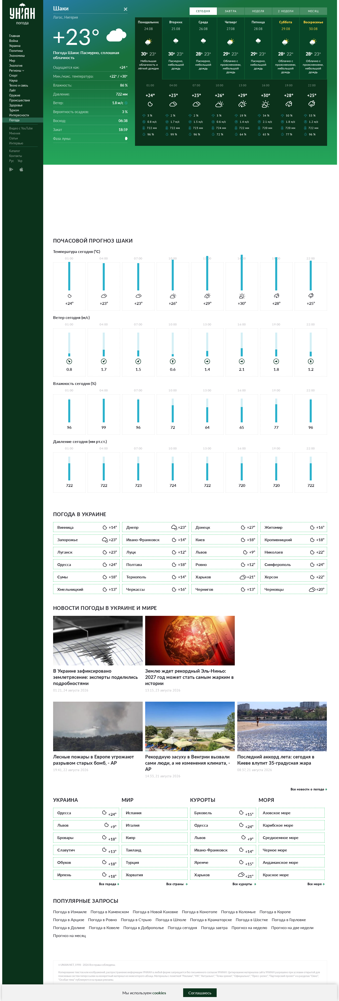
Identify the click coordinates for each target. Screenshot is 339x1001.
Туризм (14, 110)
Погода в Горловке (289, 919)
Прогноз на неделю (249, 927)
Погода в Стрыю (136, 919)
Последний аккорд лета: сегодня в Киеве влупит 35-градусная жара (275, 760)
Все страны (175, 884)
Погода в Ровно (102, 919)
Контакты (15, 156)
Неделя (258, 11)
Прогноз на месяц (69, 935)
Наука (13, 80)
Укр (20, 161)
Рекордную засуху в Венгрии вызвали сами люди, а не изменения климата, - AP (187, 763)
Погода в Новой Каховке (155, 911)
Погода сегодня (182, 927)
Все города (107, 884)
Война (13, 41)
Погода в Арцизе (68, 919)
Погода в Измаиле (70, 911)
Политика (16, 51)
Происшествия (19, 100)
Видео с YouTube (21, 128)
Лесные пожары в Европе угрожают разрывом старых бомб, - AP (93, 760)
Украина (14, 46)
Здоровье (16, 105)
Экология (15, 65)
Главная (14, 36)
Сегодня (203, 11)
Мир (12, 61)
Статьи (13, 138)
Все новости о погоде (307, 789)
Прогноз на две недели (292, 927)
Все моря (314, 884)
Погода (14, 120)
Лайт (12, 90)
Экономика (17, 56)
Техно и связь (18, 85)
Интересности (19, 115)
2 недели (286, 11)
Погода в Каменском (110, 911)
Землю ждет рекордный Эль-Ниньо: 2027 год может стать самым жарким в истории (189, 677)
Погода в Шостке (252, 919)
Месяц (313, 11)
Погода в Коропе (275, 911)
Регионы (15, 70)
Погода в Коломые (238, 911)
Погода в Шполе (171, 919)
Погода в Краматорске (211, 919)
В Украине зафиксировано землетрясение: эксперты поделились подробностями (95, 677)
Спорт (13, 75)
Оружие (14, 95)
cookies (159, 992)
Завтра (231, 11)
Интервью (16, 143)
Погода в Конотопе (199, 911)
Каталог (14, 151)
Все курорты (243, 884)
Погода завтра (214, 927)
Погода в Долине (69, 927)
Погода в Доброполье (143, 927)
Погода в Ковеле (104, 927)
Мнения (14, 133)
